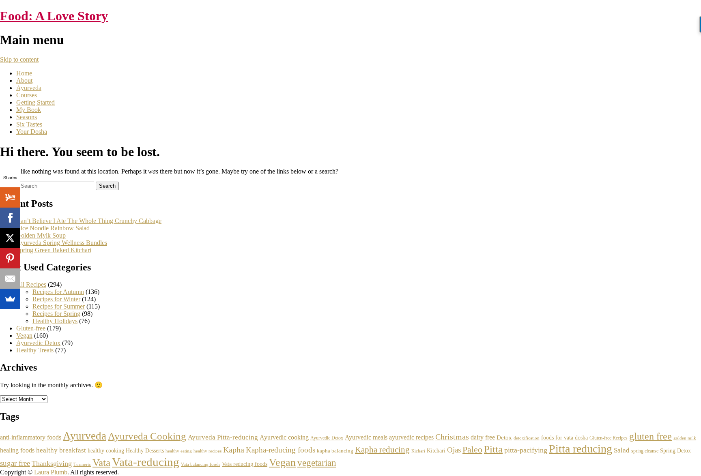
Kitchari (436, 451)
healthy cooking (106, 450)
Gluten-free (30, 328)
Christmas (452, 436)
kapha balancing (335, 451)
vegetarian (316, 463)
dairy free (483, 437)
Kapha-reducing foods (280, 450)
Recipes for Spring (56, 313)
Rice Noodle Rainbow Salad (53, 228)
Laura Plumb (50, 472)
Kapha (233, 449)
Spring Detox (675, 451)
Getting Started (35, 102)
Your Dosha (31, 131)
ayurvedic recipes (411, 437)
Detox (504, 437)
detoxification (527, 438)
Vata (101, 462)
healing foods (17, 450)
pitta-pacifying (525, 450)
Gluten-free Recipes (608, 438)
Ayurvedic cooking (284, 437)
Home (24, 73)
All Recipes (31, 284)
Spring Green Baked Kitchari (53, 250)
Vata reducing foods (244, 464)
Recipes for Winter (56, 299)
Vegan (24, 335)
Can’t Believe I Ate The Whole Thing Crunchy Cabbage (88, 220)
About (24, 80)
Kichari (418, 450)
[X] (10, 238)
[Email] (10, 278)
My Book (28, 109)
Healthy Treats (35, 350)
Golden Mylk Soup (41, 235)
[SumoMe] (10, 299)
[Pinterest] (10, 258)
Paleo (472, 449)
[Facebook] (10, 218)
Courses (26, 95)
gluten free (650, 436)
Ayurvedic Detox (38, 342)
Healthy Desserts (145, 450)
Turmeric (82, 464)
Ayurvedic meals (366, 437)
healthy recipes (207, 450)
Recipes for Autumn (58, 291)
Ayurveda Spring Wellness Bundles (61, 242)
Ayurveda (28, 87)
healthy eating (179, 451)
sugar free (15, 463)
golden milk (684, 437)
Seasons (26, 117)
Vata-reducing (145, 461)
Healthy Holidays (54, 320)
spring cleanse (644, 451)
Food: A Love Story (54, 16)
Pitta (493, 449)
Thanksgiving (52, 463)
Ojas (454, 450)
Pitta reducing (580, 448)
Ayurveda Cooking (147, 436)
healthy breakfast (61, 450)
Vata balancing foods (200, 464)
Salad (622, 450)
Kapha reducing (382, 450)
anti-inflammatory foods (30, 437)
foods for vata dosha (564, 438)
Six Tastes (29, 124)
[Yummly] (10, 197)
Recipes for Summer (58, 306)
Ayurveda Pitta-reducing (223, 437)
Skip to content (19, 59)
